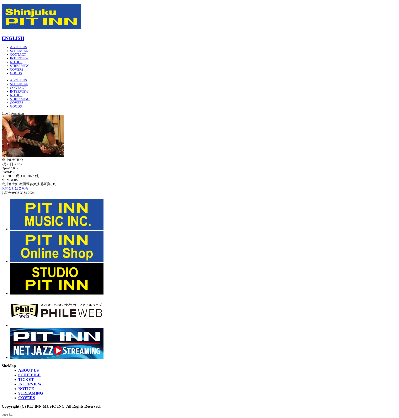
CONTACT (18, 54)
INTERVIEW (19, 58)
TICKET (26, 379)
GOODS (16, 73)
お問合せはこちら (15, 188)
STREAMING (20, 65)
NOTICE (16, 62)
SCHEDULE (19, 51)
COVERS (16, 69)
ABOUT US (18, 47)
